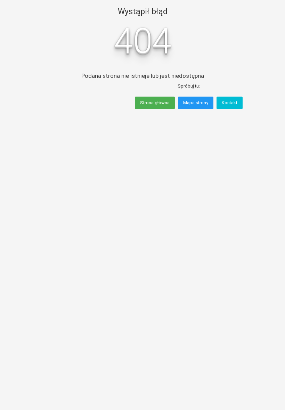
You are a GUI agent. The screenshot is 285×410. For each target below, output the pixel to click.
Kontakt (229, 102)
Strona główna (155, 102)
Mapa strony (195, 102)
